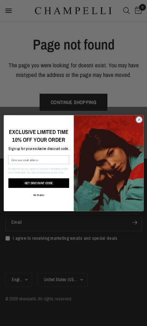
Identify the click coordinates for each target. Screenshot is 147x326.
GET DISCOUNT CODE (38, 183)
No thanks (38, 195)
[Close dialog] (139, 120)
